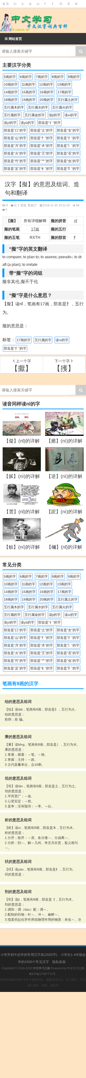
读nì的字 (61, 340)
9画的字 (74, 77)
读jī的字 (54, 115)
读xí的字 (70, 115)
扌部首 (22, 205)
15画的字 (29, 92)
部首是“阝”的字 (68, 168)
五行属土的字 (68, 100)
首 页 (5, 3)
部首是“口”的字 (15, 130)
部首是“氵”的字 (68, 146)
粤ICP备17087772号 (42, 974)
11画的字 (28, 84)
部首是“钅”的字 (41, 168)
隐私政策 (59, 962)
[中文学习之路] (43, 20)
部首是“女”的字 (68, 130)
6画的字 (26, 77)
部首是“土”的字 (41, 130)
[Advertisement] (43, 1035)
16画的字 (47, 92)
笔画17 (32, 205)
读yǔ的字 (27, 123)
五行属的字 (12, 115)
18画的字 (11, 100)
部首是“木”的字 (41, 146)
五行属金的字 (35, 115)
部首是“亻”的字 (49, 123)
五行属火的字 (62, 107)
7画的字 (42, 77)
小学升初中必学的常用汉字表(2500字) (28, 955)
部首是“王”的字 (41, 153)
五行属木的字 (14, 107)
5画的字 (10, 77)
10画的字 (11, 84)
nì (15, 205)
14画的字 (11, 92)
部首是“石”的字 (68, 153)
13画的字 (64, 84)
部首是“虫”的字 (68, 161)
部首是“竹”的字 (15, 161)
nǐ (6, 205)
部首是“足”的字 (15, 168)
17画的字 (64, 92)
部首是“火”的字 (15, 153)
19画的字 (29, 100)
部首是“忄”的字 (41, 138)
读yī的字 (10, 123)
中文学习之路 (75, 968)
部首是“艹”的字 (41, 161)
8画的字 (58, 77)
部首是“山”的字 (15, 138)
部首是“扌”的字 (68, 138)
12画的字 (46, 84)
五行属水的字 (38, 107)
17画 (35, 229)
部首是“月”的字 (15, 146)
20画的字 (47, 100)
